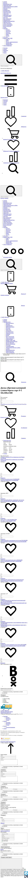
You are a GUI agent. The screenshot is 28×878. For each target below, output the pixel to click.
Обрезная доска (6, 22)
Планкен (5, 9)
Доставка (5, 48)
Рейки (7, 34)
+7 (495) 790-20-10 (5, 70)
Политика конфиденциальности (8, 741)
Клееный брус (6, 10)
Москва (23, 305)
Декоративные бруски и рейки (10, 6)
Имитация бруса (7, 7)
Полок (4, 27)
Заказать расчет (4, 97)
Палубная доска (7, 11)
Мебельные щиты (7, 15)
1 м (6, 404)
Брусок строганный (7, 24)
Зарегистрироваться (5, 830)
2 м (11, 404)
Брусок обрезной (7, 26)
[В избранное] (11, 472)
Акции (4, 51)
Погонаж (5, 28)
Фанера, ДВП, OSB (7, 38)
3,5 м (22, 404)
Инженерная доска (7, 4)
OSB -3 (7, 39)
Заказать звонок (7, 283)
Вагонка (5, 2)
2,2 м (13, 404)
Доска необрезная (7, 45)
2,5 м (15, 404)
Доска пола (5, 13)
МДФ (7, 40)
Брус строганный (7, 18)
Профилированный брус (9, 21)
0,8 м (4, 404)
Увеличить (23, 382)
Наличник (8, 31)
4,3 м (25, 404)
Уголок (7, 35)
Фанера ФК (8, 43)
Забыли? (2, 823)
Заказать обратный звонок (7, 711)
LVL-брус (5, 37)
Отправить (3, 695)
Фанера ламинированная (12, 42)
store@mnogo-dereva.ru (6, 73)
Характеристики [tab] (7, 440)
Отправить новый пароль (6, 857)
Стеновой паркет (7, 16)
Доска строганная (7, 23)
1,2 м (8, 404)
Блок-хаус (5, 17)
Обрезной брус (6, 20)
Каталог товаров (4, 198)
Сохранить (3, 769)
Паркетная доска (7, 5)
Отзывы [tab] (5, 453)
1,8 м (2, 404)
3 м (20, 404)
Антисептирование (10, 727)
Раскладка (8, 33)
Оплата (5, 49)
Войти (2, 828)
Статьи (7, 725)
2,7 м (18, 404)
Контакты (5, 50)
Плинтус (8, 32)
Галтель (8, 29)
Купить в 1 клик (4, 417)
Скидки (5, 1)
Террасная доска (7, 12)
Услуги (5, 52)
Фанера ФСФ (9, 44)
